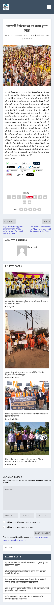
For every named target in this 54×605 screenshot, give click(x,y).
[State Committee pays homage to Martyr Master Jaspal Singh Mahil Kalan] (27, 438)
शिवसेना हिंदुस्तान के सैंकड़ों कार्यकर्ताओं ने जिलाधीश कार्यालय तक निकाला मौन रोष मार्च (26, 414)
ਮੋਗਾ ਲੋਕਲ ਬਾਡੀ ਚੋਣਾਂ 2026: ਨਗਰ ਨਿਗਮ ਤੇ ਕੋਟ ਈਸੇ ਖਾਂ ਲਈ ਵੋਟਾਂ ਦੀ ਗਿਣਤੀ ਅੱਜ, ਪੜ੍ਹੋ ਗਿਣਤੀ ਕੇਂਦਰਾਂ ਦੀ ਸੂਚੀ (25, 580)
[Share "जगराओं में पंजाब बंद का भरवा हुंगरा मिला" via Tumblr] (23, 197)
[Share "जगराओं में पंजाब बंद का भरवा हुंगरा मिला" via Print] (29, 202)
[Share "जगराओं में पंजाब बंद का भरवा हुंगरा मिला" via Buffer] (40, 197)
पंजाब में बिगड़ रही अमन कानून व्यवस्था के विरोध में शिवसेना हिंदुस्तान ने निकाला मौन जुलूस (24, 373)
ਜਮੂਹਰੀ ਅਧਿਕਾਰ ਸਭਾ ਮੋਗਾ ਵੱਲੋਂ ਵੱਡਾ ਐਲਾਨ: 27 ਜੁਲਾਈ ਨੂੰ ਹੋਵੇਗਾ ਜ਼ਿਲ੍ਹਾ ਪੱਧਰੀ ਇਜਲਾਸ (26, 563)
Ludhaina (40, 35)
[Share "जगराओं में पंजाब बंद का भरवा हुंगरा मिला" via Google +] (18, 197)
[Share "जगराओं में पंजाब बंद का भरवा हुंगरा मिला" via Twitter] (13, 197)
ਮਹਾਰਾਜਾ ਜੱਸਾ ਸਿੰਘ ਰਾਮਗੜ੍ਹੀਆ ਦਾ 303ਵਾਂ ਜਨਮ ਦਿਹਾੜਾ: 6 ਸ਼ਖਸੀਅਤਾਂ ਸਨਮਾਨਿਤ (26, 302)
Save (30, 197)
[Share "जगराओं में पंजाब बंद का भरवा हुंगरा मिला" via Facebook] (8, 197)
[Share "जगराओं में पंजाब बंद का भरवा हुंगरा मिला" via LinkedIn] (35, 197)
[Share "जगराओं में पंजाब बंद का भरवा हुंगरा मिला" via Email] (24, 202)
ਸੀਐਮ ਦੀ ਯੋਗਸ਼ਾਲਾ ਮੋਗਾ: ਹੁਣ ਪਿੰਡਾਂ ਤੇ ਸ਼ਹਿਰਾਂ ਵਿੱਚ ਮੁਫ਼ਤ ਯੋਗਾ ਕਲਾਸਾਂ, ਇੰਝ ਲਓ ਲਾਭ (25, 572)
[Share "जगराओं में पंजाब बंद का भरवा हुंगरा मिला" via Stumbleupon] (45, 197)
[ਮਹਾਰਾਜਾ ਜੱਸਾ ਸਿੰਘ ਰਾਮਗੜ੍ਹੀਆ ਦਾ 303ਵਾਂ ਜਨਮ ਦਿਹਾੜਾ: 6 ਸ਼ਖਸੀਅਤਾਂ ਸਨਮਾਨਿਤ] (27, 284)
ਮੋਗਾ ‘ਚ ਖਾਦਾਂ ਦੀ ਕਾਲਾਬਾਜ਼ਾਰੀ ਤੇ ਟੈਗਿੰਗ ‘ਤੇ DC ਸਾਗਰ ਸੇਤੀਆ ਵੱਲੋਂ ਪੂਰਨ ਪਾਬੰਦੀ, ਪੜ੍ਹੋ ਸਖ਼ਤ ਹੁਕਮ (27, 589)
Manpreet (18, 35)
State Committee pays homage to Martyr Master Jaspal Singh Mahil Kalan (25, 460)
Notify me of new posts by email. (19, 527)
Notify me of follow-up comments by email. (23, 522)
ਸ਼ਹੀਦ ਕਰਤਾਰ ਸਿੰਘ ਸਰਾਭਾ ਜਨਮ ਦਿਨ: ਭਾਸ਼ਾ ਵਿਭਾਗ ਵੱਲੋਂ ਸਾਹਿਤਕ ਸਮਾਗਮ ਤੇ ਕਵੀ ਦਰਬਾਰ (24, 597)
